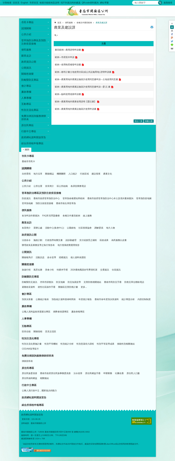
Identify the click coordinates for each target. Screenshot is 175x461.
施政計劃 (37, 240)
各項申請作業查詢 (30, 215)
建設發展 (96, 174)
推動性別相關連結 (126, 344)
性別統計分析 (67, 344)
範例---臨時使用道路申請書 (68, 94)
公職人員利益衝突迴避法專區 (36, 311)
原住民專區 (28, 368)
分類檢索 (7, 3)
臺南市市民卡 (28, 161)
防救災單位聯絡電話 (134, 282)
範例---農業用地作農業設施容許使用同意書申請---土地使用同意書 (86, 79)
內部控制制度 (144, 299)
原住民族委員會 (29, 373)
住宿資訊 (116, 270)
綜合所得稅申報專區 (32, 143)
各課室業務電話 (78, 186)
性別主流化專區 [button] (30, 110)
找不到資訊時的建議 (70, 3)
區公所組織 (62, 186)
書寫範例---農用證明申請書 (68, 50)
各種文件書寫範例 (84, 23)
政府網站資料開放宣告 (33, 137)
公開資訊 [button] (26, 67)
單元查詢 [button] (56, 35)
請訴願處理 (70, 240)
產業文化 (107, 174)
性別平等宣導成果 (105, 344)
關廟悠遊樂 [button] (27, 73)
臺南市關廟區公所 (87, 10)
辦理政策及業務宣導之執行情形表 (38, 245)
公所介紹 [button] (26, 34)
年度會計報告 (85, 299)
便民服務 (69, 23)
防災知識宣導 (74, 282)
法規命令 (26, 240)
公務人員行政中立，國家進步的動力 (39, 390)
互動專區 (27, 326)
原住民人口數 (133, 373)
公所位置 (37, 186)
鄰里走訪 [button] (26, 55)
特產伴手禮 (62, 270)
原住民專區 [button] (27, 125)
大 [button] (172, 30)
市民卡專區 (28, 156)
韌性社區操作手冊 (46, 287)
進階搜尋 (168, 3)
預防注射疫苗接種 (44, 203)
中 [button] (172, 27)
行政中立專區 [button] (28, 131)
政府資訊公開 (29, 234)
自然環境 (26, 174)
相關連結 (44, 378)
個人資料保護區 (78, 257)
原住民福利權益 (29, 378)
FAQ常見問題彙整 (51, 215)
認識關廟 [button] (26, 28)
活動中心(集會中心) (54, 228)
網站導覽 (104, 3)
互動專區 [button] (26, 104)
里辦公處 (37, 228)
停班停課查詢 (46, 282)
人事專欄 (26, 98)
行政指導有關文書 (54, 240)
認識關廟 (27, 168)
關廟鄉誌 (49, 174)
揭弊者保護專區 (60, 311)
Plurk (172, 38)
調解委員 (98, 228)
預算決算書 (27, 299)
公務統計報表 (42, 299)
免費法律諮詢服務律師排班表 (38, 355)
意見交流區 (50, 331)
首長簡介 (49, 186)
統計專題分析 (128, 299)
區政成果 (104, 240)
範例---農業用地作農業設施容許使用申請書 (75, 109)
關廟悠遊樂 (28, 264)
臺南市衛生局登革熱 (66, 203)
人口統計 (72, 174)
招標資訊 (63, 257)
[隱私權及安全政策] (42, 451)
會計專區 (27, 294)
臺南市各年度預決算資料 (107, 299)
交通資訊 (104, 270)
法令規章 (78, 373)
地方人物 (110, 228)
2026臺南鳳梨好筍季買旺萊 (84, 270)
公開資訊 (27, 252)
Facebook (172, 34)
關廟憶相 (37, 331)
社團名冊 (119, 373)
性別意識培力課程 (85, 344)
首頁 (59, 23)
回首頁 (16, 3)
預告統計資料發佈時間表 (64, 299)
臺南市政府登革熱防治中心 (46, 198)
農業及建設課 (101, 23)
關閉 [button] (27, 149)
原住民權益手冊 (92, 373)
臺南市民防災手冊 (113, 282)
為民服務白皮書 (119, 240)
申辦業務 (107, 373)
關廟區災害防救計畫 (68, 287)
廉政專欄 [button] (26, 92)
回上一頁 (138, 121)
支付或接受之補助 (88, 240)
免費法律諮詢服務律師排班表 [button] (33, 118)
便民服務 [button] (26, 49)
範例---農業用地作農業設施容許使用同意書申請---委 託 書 (82, 87)
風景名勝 (37, 270)
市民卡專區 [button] (27, 22)
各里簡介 (26, 228)
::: (1, 1)
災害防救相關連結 (92, 282)
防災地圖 (60, 282)
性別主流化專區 (30, 338)
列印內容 (152, 27)
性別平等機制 (51, 344)
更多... (84, 287)
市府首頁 (34, 3)
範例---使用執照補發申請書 (68, 64)
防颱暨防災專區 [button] (30, 79)
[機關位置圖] (27, 451)
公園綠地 (71, 228)
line (172, 45)
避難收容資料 (28, 287)
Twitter (172, 41)
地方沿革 (37, 174)
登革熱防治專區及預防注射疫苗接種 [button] (33, 42)
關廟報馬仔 (27, 257)
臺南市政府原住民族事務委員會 (55, 373)
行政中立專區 (29, 385)
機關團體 (61, 174)
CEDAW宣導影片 (30, 349)
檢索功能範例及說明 (49, 3)
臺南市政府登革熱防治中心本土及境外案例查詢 (110, 198)
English (24, 3)
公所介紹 (27, 180)
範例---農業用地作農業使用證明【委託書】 (75, 101)
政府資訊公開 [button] (28, 61)
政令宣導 (51, 257)
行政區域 (84, 174)
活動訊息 (40, 257)
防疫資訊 (26, 198)
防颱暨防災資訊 (29, 282)
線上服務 (87, 215)
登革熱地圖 (27, 203)
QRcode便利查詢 (90, 3)
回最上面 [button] (149, 121)
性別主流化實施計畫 (32, 344)
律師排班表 (27, 361)
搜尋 (134, 2)
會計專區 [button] (26, 86)
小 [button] (172, 23)
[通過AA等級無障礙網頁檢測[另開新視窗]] (141, 421)
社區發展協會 (85, 228)
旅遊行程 (26, 270)
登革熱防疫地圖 (143, 198)
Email (172, 48)
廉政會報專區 (77, 311)
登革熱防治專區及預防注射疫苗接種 (41, 193)
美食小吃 (49, 270)
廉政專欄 (27, 306)
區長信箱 (26, 331)
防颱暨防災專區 (30, 276)
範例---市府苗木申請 (64, 57)
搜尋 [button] (160, 3)
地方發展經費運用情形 (68, 245)
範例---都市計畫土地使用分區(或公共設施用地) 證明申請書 (83, 72)
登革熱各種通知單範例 (73, 198)
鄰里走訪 (27, 222)
